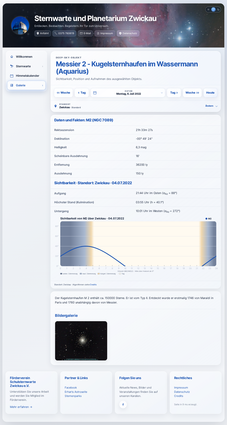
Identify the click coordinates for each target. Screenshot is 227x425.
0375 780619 (66, 33)
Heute (210, 92)
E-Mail (87, 33)
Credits (93, 284)
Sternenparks (73, 396)
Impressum (106, 33)
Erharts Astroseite (76, 391)
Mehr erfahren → (21, 407)
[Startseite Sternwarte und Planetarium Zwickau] (20, 25)
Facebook (71, 387)
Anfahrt (44, 33)
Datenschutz (130, 33)
